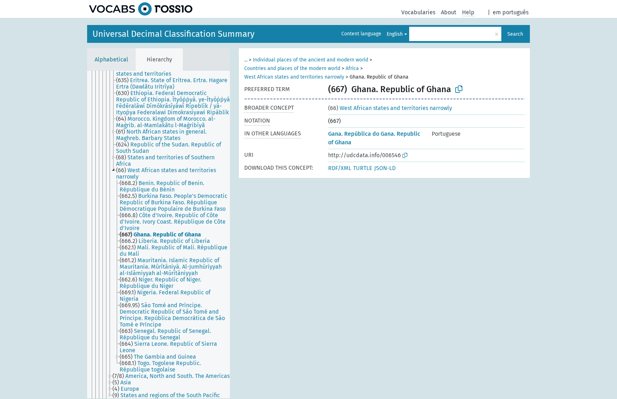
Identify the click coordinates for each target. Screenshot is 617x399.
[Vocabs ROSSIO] (140, 9)
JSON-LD (385, 168)
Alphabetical (111, 59)
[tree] (158, 234)
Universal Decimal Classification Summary (173, 34)
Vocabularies (418, 12)
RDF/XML (339, 168)
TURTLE (362, 168)
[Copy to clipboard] (458, 89)
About (448, 12)
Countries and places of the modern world (292, 68)
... (245, 60)
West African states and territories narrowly (294, 77)
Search (515, 34)
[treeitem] (176, 70)
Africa (352, 68)
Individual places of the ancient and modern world (310, 60)
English (395, 34)
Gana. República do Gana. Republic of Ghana (374, 138)
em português (510, 12)
